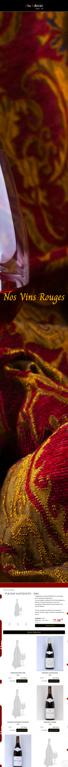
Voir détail (12, 681)
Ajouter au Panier (50, 625)
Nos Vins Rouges (9, 590)
